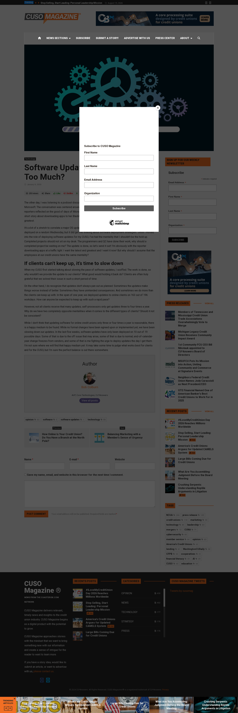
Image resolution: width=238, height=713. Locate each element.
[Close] (157, 107)
